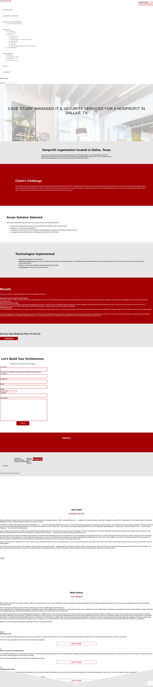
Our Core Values (11, 33)
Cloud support (23, 267)
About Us (7, 29)
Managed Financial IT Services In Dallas (21, 39)
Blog (5, 66)
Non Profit (14, 42)
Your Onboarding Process (14, 23)
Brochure (10, 55)
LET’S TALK (77, 644)
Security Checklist (12, 60)
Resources (8, 53)
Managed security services (27, 261)
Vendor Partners (12, 47)
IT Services (8, 10)
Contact (7, 72)
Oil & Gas (13, 44)
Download (9, 338)
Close (2, 558)
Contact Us (37, 459)
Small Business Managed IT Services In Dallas (23, 46)
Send (23, 423)
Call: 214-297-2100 (146, 4)
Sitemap (29, 462)
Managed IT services (25, 259)
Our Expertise (11, 31)
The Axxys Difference (12, 22)
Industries (10, 34)
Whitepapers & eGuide (13, 57)
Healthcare (14, 37)
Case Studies (10, 58)
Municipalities (14, 41)
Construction (15, 36)
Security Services (11, 16)
